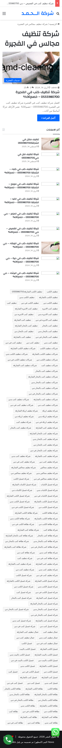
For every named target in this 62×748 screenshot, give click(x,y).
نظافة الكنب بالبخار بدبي (19, 694)
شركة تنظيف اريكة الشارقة (26, 410)
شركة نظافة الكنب (50, 513)
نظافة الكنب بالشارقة (49, 705)
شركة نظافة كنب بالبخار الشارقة (19, 535)
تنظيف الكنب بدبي (26, 297)
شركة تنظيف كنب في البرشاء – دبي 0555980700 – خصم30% (21, 275)
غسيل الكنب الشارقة (49, 649)
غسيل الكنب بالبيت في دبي (22, 660)
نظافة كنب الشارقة (50, 717)
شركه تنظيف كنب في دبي (47, 575)
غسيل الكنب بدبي (27, 666)
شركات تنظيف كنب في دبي (21, 405)
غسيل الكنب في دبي (30, 671)
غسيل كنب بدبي (51, 683)
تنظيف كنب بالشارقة (22, 337)
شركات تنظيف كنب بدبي (18, 399)
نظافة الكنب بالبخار (13, 688)
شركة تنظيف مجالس (49, 467)
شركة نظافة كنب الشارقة (28, 530)
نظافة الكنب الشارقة (34, 688)
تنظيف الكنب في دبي (30, 303)
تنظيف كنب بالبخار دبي (23, 331)
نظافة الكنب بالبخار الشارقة (46, 694)
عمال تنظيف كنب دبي (25, 637)
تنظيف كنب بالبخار (50, 325)
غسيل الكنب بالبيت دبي (48, 660)
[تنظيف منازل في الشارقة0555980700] (50, 144)
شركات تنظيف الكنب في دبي (20, 359)
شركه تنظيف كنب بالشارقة (19, 564)
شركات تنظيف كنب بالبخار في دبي (43, 393)
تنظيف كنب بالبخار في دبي (47, 337)
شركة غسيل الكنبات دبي (22, 490)
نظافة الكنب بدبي (28, 705)
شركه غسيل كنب (23, 592)
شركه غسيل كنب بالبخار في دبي (44, 615)
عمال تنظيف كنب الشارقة (28, 632)
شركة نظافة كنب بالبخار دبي (17, 541)
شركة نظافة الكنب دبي (48, 524)
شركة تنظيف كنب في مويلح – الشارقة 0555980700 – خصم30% (21, 186)
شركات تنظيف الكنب (49, 348)
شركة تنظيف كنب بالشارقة (46, 456)
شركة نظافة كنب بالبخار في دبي (44, 547)
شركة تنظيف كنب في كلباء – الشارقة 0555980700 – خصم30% (21, 171)
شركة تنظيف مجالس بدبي (47, 473)
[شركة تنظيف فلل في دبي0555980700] (50, 159)
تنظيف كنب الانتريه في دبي (47, 320)
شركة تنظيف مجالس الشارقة (23, 467)
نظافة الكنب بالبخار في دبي (22, 700)
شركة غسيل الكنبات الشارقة (24, 484)
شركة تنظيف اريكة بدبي (48, 416)
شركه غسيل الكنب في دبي (46, 592)
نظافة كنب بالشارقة (28, 717)
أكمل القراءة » (48, 117)
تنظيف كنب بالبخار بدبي (48, 331)
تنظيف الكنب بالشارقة (48, 297)
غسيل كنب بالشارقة (28, 677)
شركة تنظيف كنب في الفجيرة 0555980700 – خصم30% (38, 94)
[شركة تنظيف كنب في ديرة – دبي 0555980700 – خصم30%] (50, 262)
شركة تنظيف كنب (23, 422)
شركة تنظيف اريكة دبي (24, 416)
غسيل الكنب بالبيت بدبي (20, 654)
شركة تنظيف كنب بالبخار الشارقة (44, 433)
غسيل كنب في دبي (15, 683)
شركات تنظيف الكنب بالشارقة (45, 354)
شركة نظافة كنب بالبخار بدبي (45, 541)
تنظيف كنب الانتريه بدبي (48, 314)
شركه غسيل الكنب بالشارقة (18, 581)
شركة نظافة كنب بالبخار (48, 535)
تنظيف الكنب (52, 291)
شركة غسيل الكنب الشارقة (18, 496)
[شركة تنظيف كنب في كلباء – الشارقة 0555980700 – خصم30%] (50, 173)
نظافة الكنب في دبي (30, 711)
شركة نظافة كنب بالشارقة (15, 547)
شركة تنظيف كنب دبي (48, 462)
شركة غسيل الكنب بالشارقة (46, 501)
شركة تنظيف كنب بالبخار (20, 427)
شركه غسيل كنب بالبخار (21, 598)
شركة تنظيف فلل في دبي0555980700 (28, 156)
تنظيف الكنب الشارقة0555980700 (27, 291)
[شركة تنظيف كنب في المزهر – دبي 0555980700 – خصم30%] (50, 218)
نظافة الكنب (52, 688)
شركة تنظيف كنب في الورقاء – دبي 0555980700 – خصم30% (21, 245)
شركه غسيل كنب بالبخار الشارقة (44, 603)
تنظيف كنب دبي (32, 342)
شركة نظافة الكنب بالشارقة (46, 518)
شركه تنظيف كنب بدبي (48, 569)
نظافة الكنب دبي (51, 711)
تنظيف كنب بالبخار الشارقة (26, 325)
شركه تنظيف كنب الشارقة (47, 564)
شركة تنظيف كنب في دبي (24, 462)
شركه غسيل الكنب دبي (23, 586)
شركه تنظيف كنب (24, 558)
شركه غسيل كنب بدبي (21, 620)
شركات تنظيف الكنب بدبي (17, 354)
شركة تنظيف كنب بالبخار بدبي (45, 439)
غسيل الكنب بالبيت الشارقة (46, 654)
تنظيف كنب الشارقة (22, 320)
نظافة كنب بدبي (51, 722)
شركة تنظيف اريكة (50, 410)
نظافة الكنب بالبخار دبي (48, 700)
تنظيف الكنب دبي (50, 303)
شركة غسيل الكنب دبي (48, 507)
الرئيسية (53, 24)
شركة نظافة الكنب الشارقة (26, 513)
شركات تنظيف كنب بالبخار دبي (45, 388)
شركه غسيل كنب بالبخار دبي (17, 609)
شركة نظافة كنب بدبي (48, 552)
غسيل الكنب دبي (51, 671)
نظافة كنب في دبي (15, 722)
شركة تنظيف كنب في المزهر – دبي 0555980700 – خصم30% (21, 216)
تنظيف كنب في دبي (13, 342)
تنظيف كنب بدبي (51, 342)
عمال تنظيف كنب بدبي (48, 637)
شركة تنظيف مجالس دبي (21, 473)
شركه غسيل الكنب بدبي (48, 586)
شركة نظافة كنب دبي (26, 552)
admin (54, 87)
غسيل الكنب (26, 643)
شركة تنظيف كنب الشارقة (47, 427)
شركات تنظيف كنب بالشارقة (46, 399)
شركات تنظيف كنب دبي (48, 405)
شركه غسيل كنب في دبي (24, 626)
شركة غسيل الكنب (21, 479)
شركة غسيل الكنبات (49, 484)
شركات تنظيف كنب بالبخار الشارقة (43, 376)
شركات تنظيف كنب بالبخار (46, 371)
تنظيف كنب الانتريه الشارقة (26, 308)
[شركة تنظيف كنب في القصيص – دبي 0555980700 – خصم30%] (50, 233)
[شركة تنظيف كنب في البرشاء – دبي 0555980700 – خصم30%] (50, 277)
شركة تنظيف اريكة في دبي (47, 422)
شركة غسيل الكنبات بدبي (47, 490)
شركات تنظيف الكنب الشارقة (23, 348)
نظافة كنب (13, 711)
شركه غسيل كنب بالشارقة (47, 620)
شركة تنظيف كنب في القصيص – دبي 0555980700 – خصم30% (22, 230)
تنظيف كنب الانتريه (50, 308)
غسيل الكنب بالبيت (28, 649)
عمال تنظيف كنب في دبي (47, 643)
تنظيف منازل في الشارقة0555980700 (28, 141)
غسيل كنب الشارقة (49, 677)
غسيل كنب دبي (33, 683)
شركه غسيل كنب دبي (49, 626)
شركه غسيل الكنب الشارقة (46, 581)
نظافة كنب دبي (34, 722)
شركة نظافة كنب (50, 530)
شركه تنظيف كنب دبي (25, 569)
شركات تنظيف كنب (49, 365)
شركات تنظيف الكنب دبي (47, 359)
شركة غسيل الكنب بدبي (20, 501)
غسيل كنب (13, 671)
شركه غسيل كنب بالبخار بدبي (45, 609)
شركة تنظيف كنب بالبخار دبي (45, 444)
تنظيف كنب (12, 303)
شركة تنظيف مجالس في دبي (46, 479)
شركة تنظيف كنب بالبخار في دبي (44, 450)
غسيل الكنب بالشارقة (49, 666)
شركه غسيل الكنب (24, 575)
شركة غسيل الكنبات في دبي (46, 496)
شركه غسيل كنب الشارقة (47, 598)
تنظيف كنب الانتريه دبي (23, 314)
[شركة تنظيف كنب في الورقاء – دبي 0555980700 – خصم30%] (50, 248)
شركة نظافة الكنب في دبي (23, 524)
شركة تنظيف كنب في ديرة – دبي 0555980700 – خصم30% (22, 260)
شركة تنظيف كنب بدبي (20, 456)
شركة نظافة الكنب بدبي (20, 518)
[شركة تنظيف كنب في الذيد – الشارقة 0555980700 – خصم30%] (50, 203)
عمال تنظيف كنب (50, 632)
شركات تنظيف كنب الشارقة (25, 365)
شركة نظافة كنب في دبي (47, 558)
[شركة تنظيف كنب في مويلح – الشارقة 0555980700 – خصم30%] (50, 188)
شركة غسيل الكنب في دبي (23, 507)
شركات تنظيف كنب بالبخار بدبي (44, 382)
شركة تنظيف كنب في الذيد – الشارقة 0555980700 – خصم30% (21, 201)
